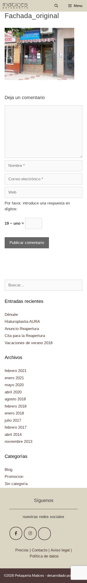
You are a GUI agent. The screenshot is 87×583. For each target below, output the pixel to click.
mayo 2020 (14, 385)
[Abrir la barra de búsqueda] (56, 6)
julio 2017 (13, 420)
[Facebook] (16, 533)
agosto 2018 (15, 399)
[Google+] (30, 533)
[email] (44, 533)
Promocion (14, 476)
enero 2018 (14, 413)
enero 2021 (14, 378)
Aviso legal (60, 550)
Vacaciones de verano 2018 (28, 343)
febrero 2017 (15, 427)
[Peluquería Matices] (15, 6)
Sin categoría (16, 484)
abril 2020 (13, 392)
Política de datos (44, 556)
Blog (8, 469)
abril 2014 (13, 434)
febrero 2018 (15, 406)
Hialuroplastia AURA (22, 321)
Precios (22, 550)
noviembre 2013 (18, 441)
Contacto (39, 550)
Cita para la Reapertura (25, 336)
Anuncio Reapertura (22, 329)
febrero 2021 (15, 371)
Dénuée (11, 314)
